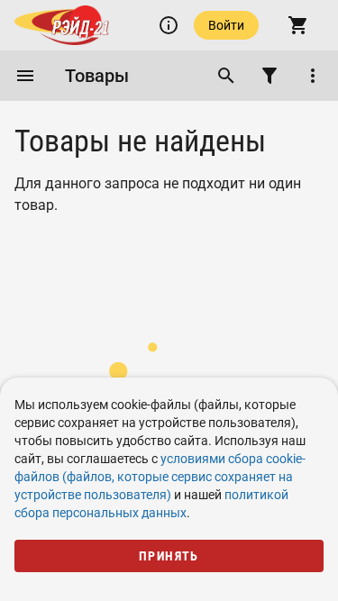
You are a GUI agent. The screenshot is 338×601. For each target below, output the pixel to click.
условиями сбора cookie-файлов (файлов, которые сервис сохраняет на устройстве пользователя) (160, 476)
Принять (169, 556)
